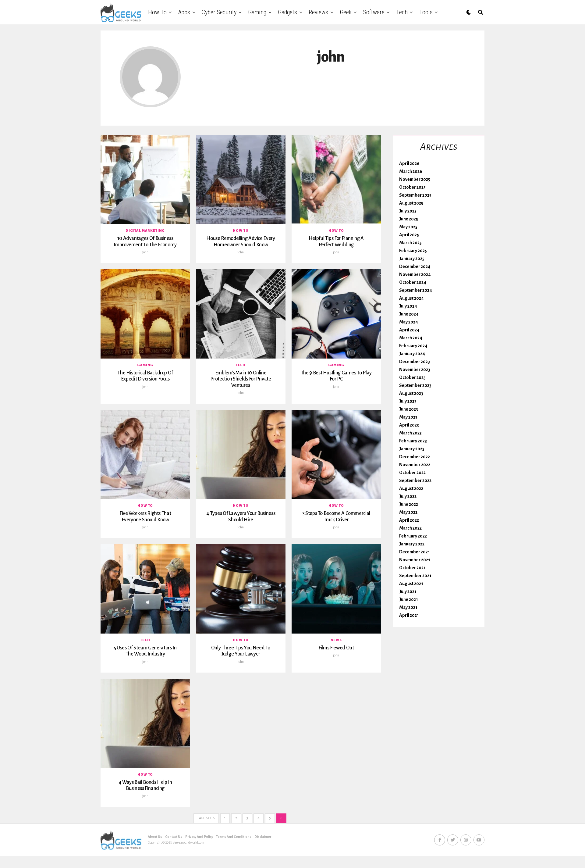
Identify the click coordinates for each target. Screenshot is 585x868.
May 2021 (408, 607)
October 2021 (412, 567)
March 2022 (410, 528)
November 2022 (414, 464)
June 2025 (408, 218)
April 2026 (409, 163)
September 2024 (415, 290)
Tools (426, 12)
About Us (155, 836)
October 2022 (412, 472)
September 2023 (415, 385)
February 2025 (413, 250)
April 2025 (409, 234)
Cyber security (219, 12)
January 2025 (411, 258)
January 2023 (411, 448)
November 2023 (414, 369)
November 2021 (414, 559)
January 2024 (412, 353)
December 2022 (414, 456)
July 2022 (408, 496)
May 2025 (408, 226)
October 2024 (412, 282)
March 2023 (410, 432)
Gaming (257, 12)
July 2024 (408, 306)
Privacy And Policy (199, 836)
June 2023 (408, 409)
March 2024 (410, 337)
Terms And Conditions (233, 836)
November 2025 (414, 179)
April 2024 (409, 329)
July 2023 (408, 401)
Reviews (318, 12)
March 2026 (410, 171)
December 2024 (415, 266)
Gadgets (287, 12)
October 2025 (412, 187)
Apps (184, 12)
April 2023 (409, 425)
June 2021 (408, 599)
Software (374, 12)
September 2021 (415, 575)
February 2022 (413, 536)
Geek (346, 12)
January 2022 (411, 543)
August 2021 (411, 583)
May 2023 (408, 417)
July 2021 (408, 591)
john (145, 252)
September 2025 (415, 195)
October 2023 (412, 377)
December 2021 (414, 551)
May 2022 (408, 512)
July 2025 (408, 211)
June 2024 (409, 314)
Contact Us (173, 836)
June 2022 (408, 504)
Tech (402, 12)
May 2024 (408, 322)
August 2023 (411, 393)
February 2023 (413, 440)
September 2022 (415, 480)
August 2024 (411, 298)
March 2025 (410, 242)
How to (157, 12)
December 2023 (414, 361)
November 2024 (415, 274)
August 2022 (411, 488)
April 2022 (409, 520)
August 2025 (411, 203)
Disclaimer (262, 836)
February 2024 (413, 345)
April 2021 (409, 615)
